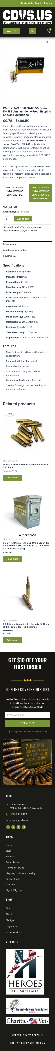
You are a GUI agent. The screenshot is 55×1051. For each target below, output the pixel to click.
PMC (27, 230)
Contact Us (26, 3)
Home (9, 845)
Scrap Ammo (13, 862)
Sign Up (48, 3)
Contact (10, 884)
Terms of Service (15, 867)
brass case (19, 230)
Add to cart (23, 219)
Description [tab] (9, 244)
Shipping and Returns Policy (20, 873)
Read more (12, 559)
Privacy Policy (13, 879)
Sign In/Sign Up (14, 890)
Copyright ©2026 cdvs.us (27, 1035)
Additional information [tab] (15, 250)
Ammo (40, 227)
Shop (8, 850)
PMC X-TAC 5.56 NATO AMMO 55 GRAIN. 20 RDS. (14, 191)
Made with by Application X (27, 1043)
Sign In (38, 3)
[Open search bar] (32, 31)
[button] (47, 42)
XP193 (34, 230)
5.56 (11, 230)
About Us (11, 856)
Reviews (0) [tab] (9, 255)
